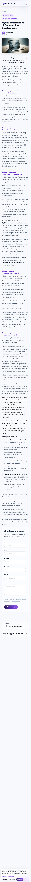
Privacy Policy (7, 601)
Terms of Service (15, 601)
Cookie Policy (11, 876)
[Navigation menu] (26, 3)
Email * (6, 550)
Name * (6, 541)
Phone (6, 574)
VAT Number (7, 566)
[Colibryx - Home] (8, 4)
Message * (7, 583)
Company (6, 558)
